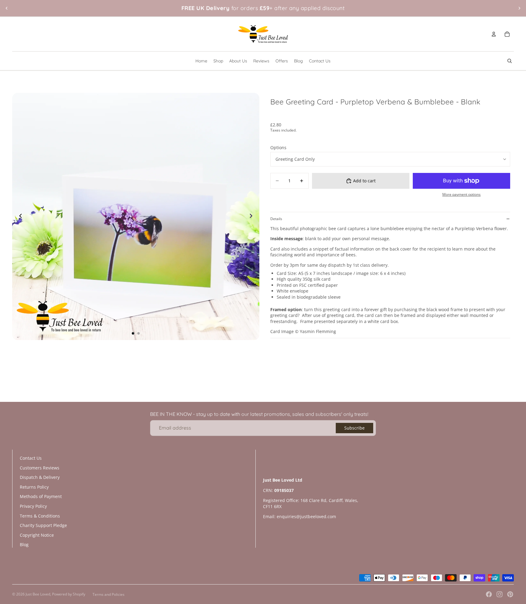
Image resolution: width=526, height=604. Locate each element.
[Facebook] (489, 594)
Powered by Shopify (68, 594)
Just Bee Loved (38, 594)
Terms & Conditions (40, 516)
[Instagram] (499, 594)
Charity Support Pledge (43, 525)
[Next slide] (519, 8)
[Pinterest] (510, 594)
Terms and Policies (108, 594)
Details (276, 218)
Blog (24, 544)
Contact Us (31, 458)
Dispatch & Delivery (40, 477)
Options (278, 147)
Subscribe (354, 428)
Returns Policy (34, 487)
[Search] (509, 61)
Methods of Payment (41, 496)
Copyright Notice (37, 535)
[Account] (493, 34)
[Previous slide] (6, 8)
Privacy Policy (33, 506)
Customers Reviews (39, 468)
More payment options (461, 194)
